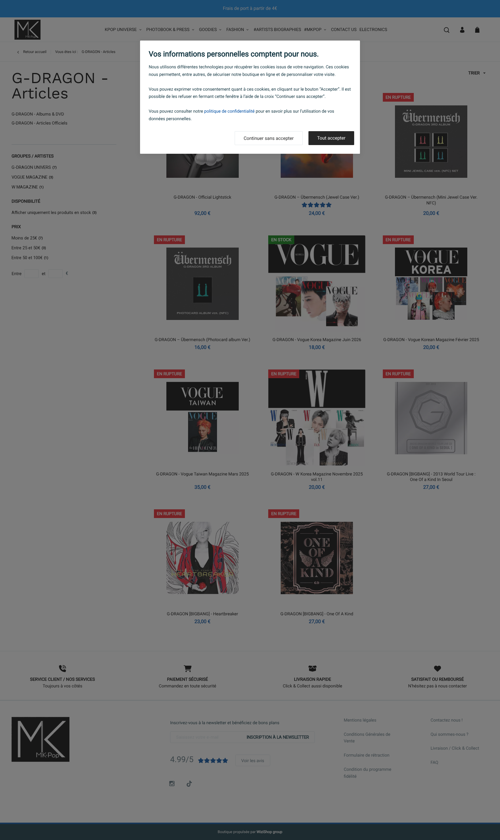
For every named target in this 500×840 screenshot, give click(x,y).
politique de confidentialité (229, 111)
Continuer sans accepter (269, 138)
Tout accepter (331, 138)
